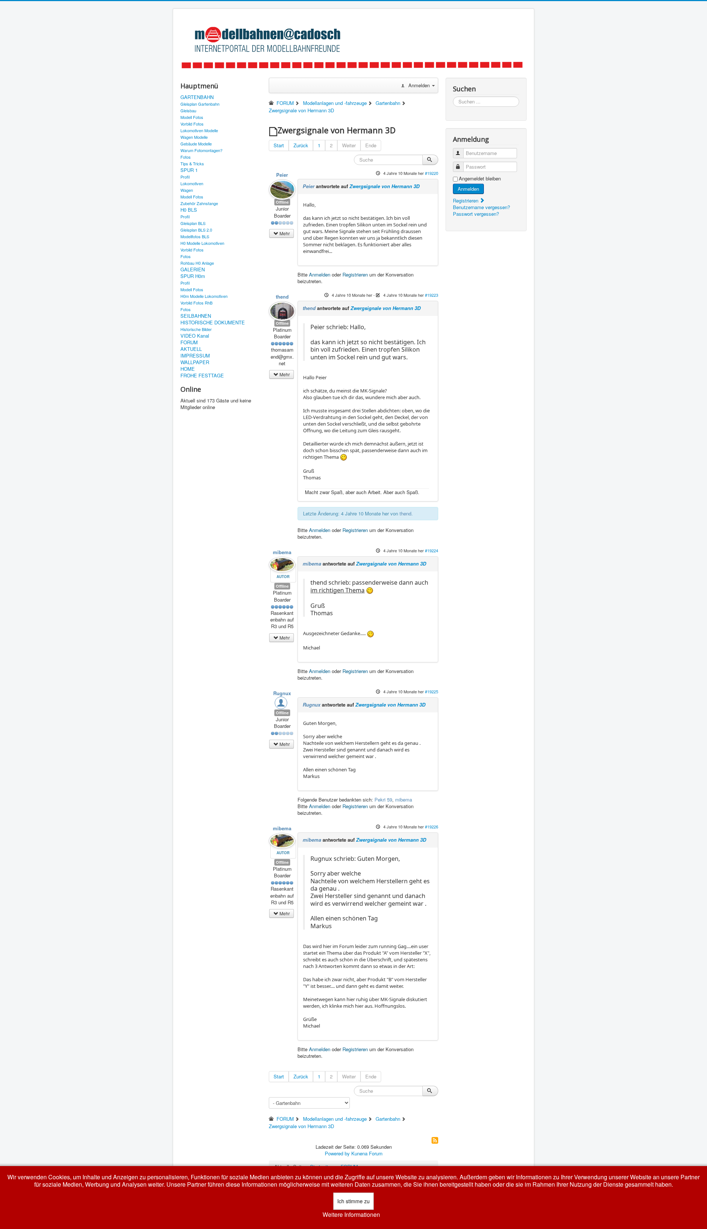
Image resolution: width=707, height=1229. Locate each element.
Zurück (300, 145)
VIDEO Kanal (194, 335)
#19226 (431, 827)
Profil (185, 177)
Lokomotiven (191, 183)
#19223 (431, 295)
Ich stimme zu (353, 1201)
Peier (282, 174)
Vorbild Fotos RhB (196, 303)
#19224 (431, 550)
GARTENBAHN (197, 97)
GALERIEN (192, 269)
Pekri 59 (383, 799)
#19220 (431, 173)
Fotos (185, 157)
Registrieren (355, 274)
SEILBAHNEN (195, 316)
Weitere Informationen (351, 1214)
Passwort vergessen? (476, 213)
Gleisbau (188, 110)
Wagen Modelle (194, 137)
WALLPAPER (194, 362)
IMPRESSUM (195, 355)
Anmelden (319, 274)
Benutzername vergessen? (481, 207)
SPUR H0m (192, 276)
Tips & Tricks (192, 163)
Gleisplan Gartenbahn (199, 104)
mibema (282, 552)
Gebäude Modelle (196, 144)
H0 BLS (188, 210)
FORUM (189, 342)
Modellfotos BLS (194, 236)
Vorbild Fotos (192, 124)
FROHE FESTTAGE (202, 375)
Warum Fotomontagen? (201, 150)
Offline (282, 202)
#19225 (431, 691)
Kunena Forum (367, 1153)
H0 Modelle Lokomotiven (202, 243)
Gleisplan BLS (192, 223)
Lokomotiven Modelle (199, 130)
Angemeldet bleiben (480, 178)
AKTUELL (191, 349)
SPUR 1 (189, 170)
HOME (187, 369)
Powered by (337, 1153)
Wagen (186, 190)
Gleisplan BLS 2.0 (196, 230)
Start (279, 145)
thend (282, 296)
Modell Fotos (191, 117)
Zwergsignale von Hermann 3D (384, 186)
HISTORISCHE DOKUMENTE (212, 322)
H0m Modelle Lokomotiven (204, 296)
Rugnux (282, 693)
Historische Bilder (196, 329)
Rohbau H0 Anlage (197, 263)
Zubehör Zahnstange (199, 203)
